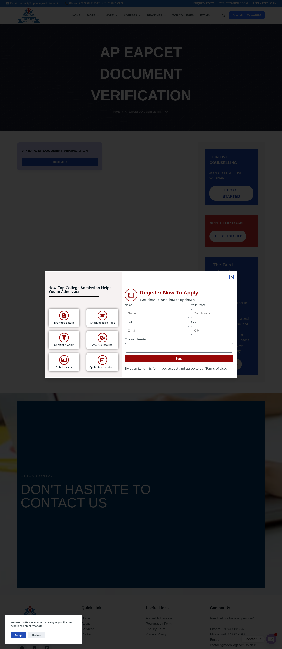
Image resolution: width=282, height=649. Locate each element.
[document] (141, 324)
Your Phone (198, 305)
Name (128, 305)
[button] (231, 276)
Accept (18, 635)
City (193, 322)
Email (128, 322)
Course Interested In (137, 339)
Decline (36, 635)
